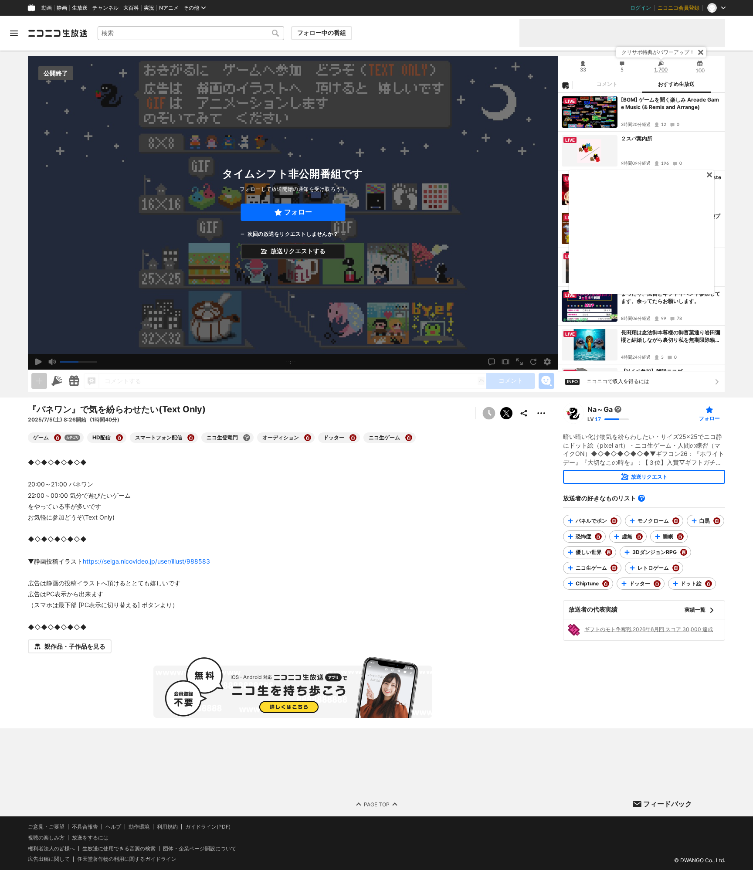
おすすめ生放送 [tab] (676, 84)
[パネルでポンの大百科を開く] (614, 520)
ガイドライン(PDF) (208, 826)
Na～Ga (600, 409)
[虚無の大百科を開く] (639, 536)
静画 (62, 7)
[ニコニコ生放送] (57, 33)
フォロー (298, 212)
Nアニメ (169, 7)
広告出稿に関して (49, 859)
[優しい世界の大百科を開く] (608, 552)
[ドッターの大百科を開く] (352, 437)
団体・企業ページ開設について (199, 848)
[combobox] (191, 33)
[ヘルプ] (641, 498)
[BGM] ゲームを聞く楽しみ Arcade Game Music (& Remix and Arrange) (670, 103)
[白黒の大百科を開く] (716, 520)
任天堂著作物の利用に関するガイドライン (126, 859)
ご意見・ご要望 (46, 826)
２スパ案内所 (636, 138)
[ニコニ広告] (56, 381)
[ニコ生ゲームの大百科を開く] (408, 437)
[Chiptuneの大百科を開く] (605, 583)
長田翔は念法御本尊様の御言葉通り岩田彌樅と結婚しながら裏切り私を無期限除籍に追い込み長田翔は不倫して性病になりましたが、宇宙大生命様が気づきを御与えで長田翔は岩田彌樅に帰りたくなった (670, 336)
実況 (149, 7)
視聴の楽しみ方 (46, 837)
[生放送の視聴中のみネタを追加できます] (39, 381)
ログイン (640, 7)
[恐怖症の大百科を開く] (598, 536)
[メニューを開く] (14, 33)
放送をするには (90, 837)
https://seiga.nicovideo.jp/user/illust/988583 (146, 561)
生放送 (80, 7)
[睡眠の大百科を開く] (680, 536)
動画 (46, 7)
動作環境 (139, 826)
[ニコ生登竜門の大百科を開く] (246, 437)
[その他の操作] (541, 413)
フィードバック (667, 803)
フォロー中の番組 (321, 32)
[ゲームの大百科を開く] (57, 437)
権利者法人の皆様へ (51, 848)
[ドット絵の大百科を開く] (708, 583)
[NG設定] (565, 85)
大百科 (131, 7)
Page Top (377, 804)
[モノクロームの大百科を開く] (675, 520)
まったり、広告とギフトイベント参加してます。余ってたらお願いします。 (670, 297)
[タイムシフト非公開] (489, 413)
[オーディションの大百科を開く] (307, 437)
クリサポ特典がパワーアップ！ (658, 52)
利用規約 (167, 826)
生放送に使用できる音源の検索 (119, 848)
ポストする (506, 413)
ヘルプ (113, 826)
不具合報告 (85, 826)
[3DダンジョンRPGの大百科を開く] (683, 552)
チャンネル (105, 7)
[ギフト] (74, 381)
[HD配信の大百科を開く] (119, 437)
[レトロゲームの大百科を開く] (675, 567)
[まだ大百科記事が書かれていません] (617, 409)
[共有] (524, 413)
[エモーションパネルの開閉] (546, 381)
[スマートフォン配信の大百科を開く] (190, 437)
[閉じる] (700, 52)
